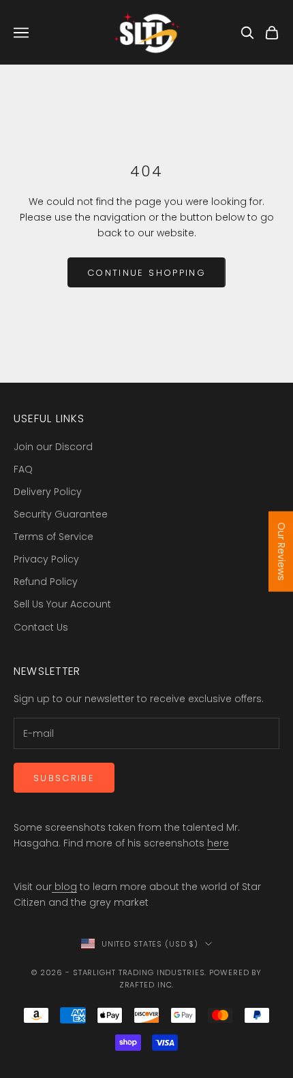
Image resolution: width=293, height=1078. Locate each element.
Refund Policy (46, 581)
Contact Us (41, 627)
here (218, 843)
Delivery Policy (48, 491)
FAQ (23, 469)
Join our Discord (53, 447)
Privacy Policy (46, 559)
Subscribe (64, 778)
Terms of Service (53, 536)
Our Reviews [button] (281, 551)
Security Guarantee (61, 514)
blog (64, 886)
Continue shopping (146, 272)
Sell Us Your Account (62, 604)
